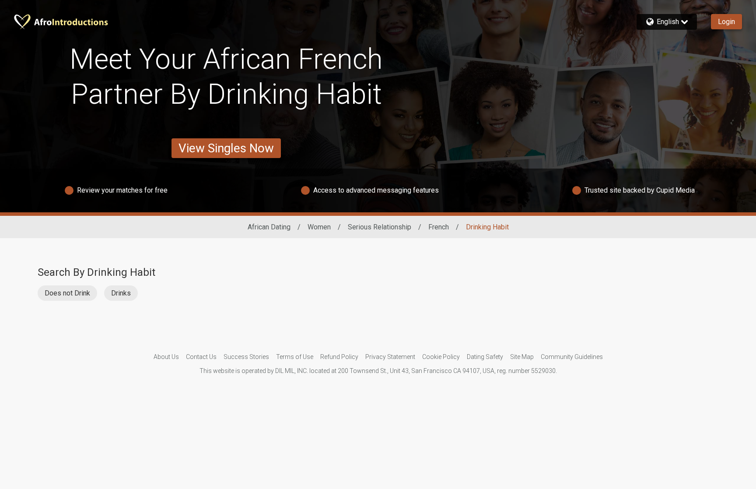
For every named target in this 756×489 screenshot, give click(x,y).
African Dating (269, 227)
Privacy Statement (390, 356)
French (438, 227)
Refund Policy (339, 356)
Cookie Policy (441, 356)
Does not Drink (67, 293)
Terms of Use (294, 356)
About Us (166, 356)
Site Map (522, 356)
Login (726, 22)
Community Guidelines (572, 356)
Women (319, 227)
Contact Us (201, 356)
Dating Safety (485, 356)
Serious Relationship (379, 227)
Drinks (121, 293)
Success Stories (246, 356)
